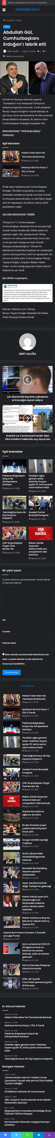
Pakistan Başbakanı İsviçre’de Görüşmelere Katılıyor (13, 480)
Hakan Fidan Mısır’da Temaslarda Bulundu (34, 697)
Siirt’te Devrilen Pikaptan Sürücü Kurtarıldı (36, 967)
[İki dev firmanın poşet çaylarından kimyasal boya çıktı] (11, 829)
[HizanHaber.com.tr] (27, 9)
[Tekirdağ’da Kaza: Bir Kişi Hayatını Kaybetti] (14, 502)
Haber (19, 20)
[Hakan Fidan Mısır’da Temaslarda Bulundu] (10, 156)
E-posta (7, 631)
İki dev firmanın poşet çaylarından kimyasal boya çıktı (34, 828)
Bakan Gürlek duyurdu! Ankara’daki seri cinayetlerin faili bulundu (38, 548)
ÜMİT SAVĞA (12, 51)
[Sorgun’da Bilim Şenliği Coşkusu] (11, 844)
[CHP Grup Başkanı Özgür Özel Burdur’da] (14, 533)
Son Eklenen (27, 685)
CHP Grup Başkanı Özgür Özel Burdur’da (12, 545)
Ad (4, 620)
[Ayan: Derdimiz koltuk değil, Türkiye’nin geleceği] (11, 887)
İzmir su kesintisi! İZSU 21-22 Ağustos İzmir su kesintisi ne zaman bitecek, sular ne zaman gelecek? (36, 951)
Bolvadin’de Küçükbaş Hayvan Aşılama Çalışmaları (34, 871)
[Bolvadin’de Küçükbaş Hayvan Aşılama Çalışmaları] (11, 872)
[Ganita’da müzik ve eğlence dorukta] (11, 815)
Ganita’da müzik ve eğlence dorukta (33, 813)
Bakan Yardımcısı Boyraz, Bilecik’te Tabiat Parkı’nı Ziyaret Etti (36, 921)
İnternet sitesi (9, 643)
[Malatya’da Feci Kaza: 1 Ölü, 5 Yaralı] (10, 171)
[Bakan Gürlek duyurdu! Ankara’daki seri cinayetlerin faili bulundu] (41, 533)
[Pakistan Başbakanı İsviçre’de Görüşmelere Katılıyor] (14, 466)
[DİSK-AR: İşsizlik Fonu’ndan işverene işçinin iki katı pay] (11, 983)
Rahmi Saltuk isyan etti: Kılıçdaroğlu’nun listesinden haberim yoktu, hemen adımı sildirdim (35, 903)
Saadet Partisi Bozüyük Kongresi (38, 514)
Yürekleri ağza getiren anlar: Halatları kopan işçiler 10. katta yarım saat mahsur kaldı (41, 481)
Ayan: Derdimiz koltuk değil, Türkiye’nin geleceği (36, 884)
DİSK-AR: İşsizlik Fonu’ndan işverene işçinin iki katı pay (37, 982)
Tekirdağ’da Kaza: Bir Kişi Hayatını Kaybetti (14, 515)
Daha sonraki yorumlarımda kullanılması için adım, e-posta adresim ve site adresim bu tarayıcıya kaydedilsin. (25, 659)
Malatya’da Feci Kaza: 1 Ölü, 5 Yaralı (35, 711)
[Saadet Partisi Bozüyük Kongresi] (41, 502)
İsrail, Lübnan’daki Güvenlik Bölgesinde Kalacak (33, 857)
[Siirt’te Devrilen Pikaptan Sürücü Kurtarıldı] (11, 969)
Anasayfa (9, 20)
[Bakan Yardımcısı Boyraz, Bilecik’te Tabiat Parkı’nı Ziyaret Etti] (11, 922)
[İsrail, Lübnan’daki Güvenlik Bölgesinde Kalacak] (11, 858)
